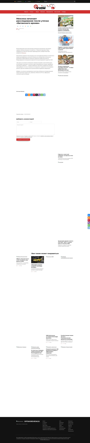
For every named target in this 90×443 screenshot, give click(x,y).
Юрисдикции (71, 431)
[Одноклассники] (29, 95)
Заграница (70, 421)
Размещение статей (47, 426)
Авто (60, 421)
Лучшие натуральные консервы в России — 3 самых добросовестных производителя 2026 (65, 68)
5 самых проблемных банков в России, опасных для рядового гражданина (65, 29)
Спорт (69, 428)
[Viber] (39, 95)
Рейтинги (42, 11)
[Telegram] (44, 95)
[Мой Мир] (31, 95)
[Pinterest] (34, 95)
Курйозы (70, 425)
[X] (36, 95)
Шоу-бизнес (61, 429)
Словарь (64, 11)
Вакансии (61, 423)
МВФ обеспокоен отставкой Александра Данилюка (52, 337)
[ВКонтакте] (26, 95)
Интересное (24, 15)
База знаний (57, 11)
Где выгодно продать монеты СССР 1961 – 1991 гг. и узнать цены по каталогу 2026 (65, 242)
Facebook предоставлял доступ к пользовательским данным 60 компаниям (67, 337)
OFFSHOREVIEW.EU (32, 421)
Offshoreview (19, 15)
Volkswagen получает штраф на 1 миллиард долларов (36, 266)
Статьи (31, 11)
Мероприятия (49, 11)
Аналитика (61, 422)
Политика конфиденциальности (49, 428)
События (70, 426)
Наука (60, 425)
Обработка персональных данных (49, 429)
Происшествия (62, 428)
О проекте (45, 422)
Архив (44, 421)
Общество (61, 426)
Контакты (44, 423)
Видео (37, 11)
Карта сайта (45, 425)
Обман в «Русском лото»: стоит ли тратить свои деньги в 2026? (22, 260)
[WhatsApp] (42, 95)
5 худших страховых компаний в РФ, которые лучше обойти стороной (65, 48)
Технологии (70, 429)
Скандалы (29, 15)
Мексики (24, 52)
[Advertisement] (35, 40)
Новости (26, 11)
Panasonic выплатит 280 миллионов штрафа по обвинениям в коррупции (52, 351)
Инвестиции (70, 422)
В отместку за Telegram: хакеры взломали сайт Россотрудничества (37, 351)
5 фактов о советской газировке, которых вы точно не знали (65, 155)
